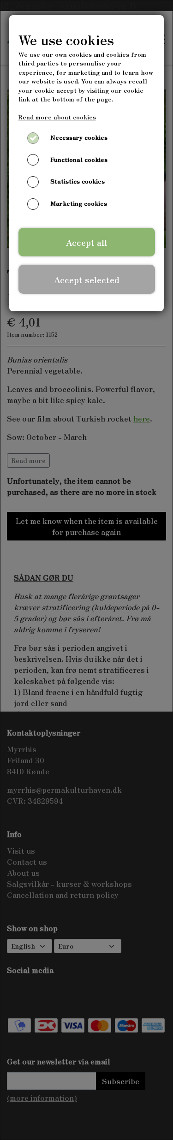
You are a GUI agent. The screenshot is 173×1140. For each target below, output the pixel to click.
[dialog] (86, 570)
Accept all (86, 242)
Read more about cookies (57, 117)
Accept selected (86, 279)
